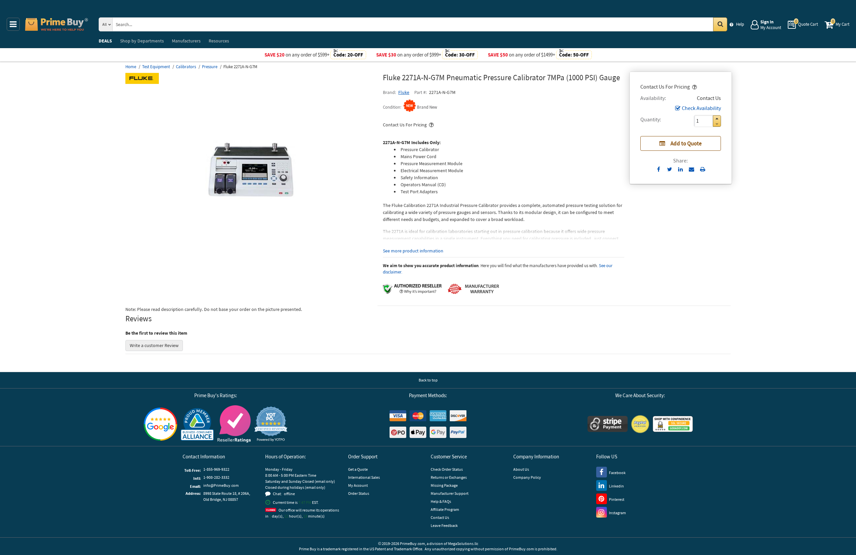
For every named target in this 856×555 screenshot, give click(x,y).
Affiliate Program (445, 509)
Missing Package (444, 485)
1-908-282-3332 (216, 477)
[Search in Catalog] (720, 24)
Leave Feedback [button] (444, 525)
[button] (694, 87)
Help (740, 24)
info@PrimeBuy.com (221, 485)
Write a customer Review (154, 345)
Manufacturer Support (449, 493)
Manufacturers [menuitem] (186, 41)
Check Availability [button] (701, 108)
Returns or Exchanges (449, 477)
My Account (358, 485)
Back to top (428, 379)
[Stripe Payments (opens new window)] (607, 424)
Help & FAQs (441, 501)
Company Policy (527, 477)
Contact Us (440, 517)
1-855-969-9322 (216, 469)
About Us (521, 469)
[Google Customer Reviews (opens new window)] (160, 424)
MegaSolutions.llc (463, 543)
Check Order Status (447, 469)
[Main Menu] (13, 24)
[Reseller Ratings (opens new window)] (234, 424)
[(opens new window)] (251, 252)
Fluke (403, 92)
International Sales (364, 477)
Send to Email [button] (692, 169)
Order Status (358, 493)
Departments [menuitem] (142, 41)
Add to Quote (686, 143)
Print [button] (703, 169)
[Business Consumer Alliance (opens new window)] (197, 424)
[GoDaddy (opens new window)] (673, 424)
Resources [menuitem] (219, 41)
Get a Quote (358, 469)
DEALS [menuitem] (105, 41)
